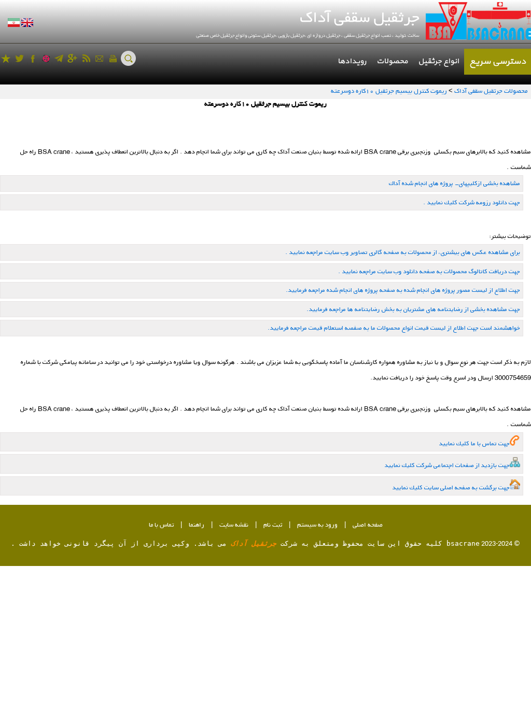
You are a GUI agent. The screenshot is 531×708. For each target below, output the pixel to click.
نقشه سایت (233, 525)
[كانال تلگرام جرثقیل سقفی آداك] (59, 58)
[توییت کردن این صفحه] (19, 58)
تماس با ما (161, 525)
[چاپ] (113, 58)
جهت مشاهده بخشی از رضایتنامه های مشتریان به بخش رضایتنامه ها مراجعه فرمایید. (413, 309)
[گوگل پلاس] (72, 58)
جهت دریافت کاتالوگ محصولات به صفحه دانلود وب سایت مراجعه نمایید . (429, 271)
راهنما (196, 525)
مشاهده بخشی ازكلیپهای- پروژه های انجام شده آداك (454, 183)
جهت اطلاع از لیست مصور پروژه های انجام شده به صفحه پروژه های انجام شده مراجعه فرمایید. (403, 290)
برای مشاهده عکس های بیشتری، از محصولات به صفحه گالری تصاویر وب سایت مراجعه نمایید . (402, 252)
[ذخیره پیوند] (6, 58)
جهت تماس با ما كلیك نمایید (474, 443)
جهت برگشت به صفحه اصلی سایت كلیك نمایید (451, 487)
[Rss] (86, 58)
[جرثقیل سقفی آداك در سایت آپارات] (45, 58)
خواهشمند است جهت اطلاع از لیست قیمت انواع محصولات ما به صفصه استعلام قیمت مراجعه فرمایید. (394, 328)
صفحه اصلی (368, 525)
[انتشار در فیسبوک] (33, 58)
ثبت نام (272, 525)
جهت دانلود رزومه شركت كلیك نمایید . (471, 202)
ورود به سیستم (317, 525)
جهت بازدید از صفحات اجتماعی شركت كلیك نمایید (447, 465)
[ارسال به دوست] (99, 58)
